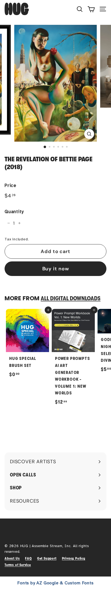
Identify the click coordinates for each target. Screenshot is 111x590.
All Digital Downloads (70, 298)
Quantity (14, 211)
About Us (12, 558)
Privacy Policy (73, 558)
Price (10, 185)
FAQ (28, 558)
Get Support (47, 558)
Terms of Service (18, 565)
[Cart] (91, 9)
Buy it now (55, 268)
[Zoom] (89, 134)
